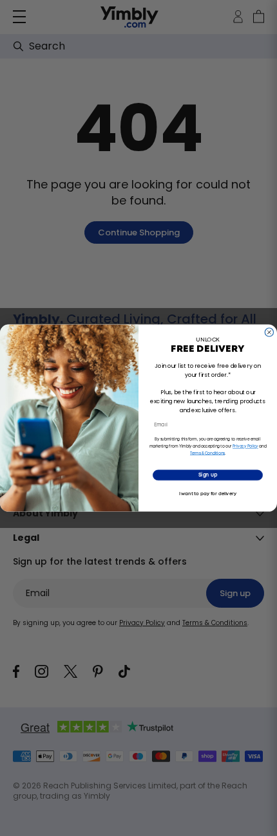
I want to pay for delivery (208, 493)
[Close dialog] (269, 332)
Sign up (207, 475)
